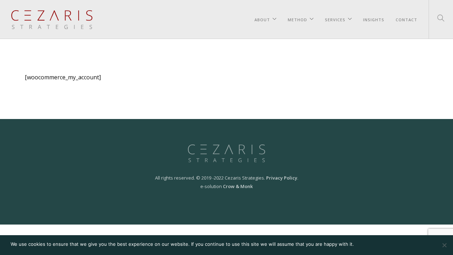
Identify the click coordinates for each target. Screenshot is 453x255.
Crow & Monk (238, 186)
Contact (406, 18)
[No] (444, 245)
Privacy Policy (281, 178)
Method (297, 18)
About (262, 18)
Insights (373, 18)
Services (335, 18)
